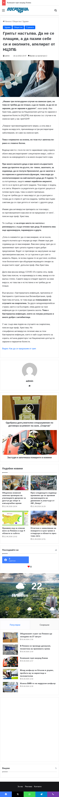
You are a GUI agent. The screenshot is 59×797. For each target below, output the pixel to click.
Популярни (15, 625)
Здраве (26, 21)
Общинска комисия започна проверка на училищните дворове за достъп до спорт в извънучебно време (14, 498)
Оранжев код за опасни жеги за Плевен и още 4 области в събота (13, 530)
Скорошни (44, 625)
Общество (17, 21)
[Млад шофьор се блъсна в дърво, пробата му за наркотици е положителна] (10, 674)
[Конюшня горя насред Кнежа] (10, 662)
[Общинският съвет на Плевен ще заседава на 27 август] (10, 637)
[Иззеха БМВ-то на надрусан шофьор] (10, 687)
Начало (8, 21)
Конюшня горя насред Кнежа (19, 3)
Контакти (37, 786)
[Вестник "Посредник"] (18, 10)
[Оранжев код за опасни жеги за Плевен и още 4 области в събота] (15, 518)
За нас (20, 786)
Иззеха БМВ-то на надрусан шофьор (38, 683)
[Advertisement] (29, 729)
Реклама (28, 786)
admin (7, 56)
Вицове (6, 768)
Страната (30, 27)
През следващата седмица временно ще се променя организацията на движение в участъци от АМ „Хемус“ (44, 498)
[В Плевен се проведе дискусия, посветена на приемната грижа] (10, 649)
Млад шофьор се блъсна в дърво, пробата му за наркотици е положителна (37, 673)
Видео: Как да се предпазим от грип (19, 348)
